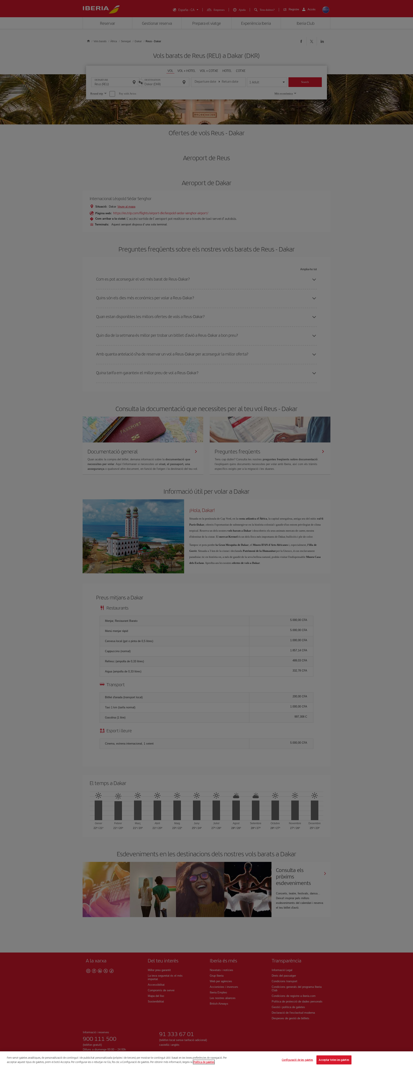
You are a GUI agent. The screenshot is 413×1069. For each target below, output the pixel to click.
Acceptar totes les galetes (334, 1060)
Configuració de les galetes (297, 1060)
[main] (206, 1060)
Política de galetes (203, 1062)
